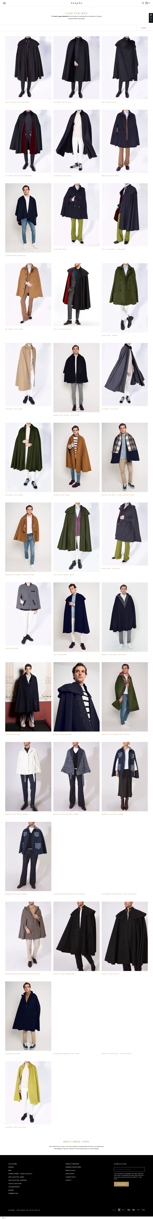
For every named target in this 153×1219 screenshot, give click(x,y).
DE (30, 1210)
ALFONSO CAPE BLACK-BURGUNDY (18, 176)
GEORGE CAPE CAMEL (61, 495)
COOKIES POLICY (70, 1177)
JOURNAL (11, 1190)
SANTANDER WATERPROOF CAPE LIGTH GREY (119, 894)
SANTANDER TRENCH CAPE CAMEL (66, 1054)
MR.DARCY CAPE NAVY (110, 176)
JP (39, 1210)
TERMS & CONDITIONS (72, 1164)
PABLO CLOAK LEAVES (110, 974)
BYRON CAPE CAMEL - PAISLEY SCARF (20, 575)
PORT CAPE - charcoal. (111, 568)
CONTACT (68, 1180)
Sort (144, 28)
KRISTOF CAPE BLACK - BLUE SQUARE (116, 1054)
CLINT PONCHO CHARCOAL (15, 255)
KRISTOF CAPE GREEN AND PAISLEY (116, 734)
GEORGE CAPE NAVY (13, 734)
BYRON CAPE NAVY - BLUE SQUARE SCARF (118, 495)
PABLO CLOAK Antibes (62, 734)
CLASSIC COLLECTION (14, 1183)
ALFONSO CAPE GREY (110, 409)
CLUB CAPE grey (11, 648)
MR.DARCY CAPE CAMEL (14, 329)
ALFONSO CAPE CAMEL (14, 409)
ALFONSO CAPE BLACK (62, 102)
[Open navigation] (4, 3)
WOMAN (11, 1167)
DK (36, 1210)
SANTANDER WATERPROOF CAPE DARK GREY (22, 974)
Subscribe (121, 1184)
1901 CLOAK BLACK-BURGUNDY (17, 102)
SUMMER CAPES (13, 1193)
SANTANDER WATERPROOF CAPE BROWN (69, 894)
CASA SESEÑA (12, 1164)
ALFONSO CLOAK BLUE (62, 176)
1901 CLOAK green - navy (63, 575)
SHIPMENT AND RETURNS (73, 1167)
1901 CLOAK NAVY (60, 654)
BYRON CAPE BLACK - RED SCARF (66, 415)
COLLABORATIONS (14, 1187)
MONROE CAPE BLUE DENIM (112, 814)
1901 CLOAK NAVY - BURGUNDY (114, 249)
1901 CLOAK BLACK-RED (62, 329)
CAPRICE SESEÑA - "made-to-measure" (20, 1174)
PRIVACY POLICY (70, 1170)
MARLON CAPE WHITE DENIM (16, 814)
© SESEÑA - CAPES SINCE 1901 (18, 1210)
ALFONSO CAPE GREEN (14, 495)
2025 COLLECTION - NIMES (16, 1177)
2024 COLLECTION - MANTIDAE (17, 1180)
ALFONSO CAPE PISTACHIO (15, 1127)
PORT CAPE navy (60, 249)
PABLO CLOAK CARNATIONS (64, 974)
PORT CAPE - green (109, 335)
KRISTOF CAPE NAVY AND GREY (114, 654)
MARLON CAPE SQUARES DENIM (65, 814)
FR (33, 1210)
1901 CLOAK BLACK (109, 102)
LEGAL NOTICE (69, 1174)
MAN (9, 1170)
